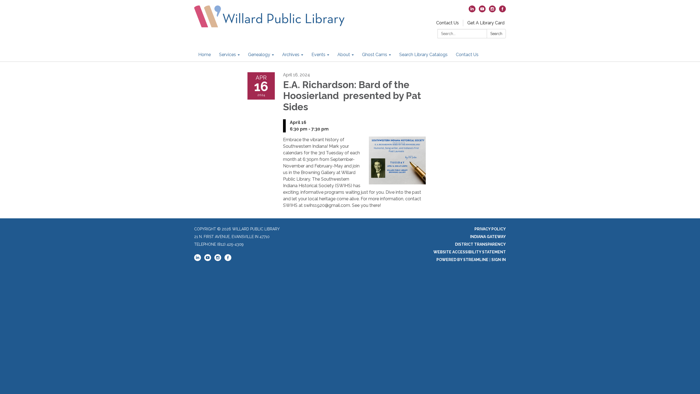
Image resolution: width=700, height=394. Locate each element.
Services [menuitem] (227, 54)
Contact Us (447, 22)
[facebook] (502, 10)
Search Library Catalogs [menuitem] (423, 54)
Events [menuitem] (318, 54)
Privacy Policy (490, 229)
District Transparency (480, 244)
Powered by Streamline (462, 259)
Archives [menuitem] (290, 54)
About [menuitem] (343, 54)
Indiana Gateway (488, 236)
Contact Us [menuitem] (467, 54)
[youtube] (482, 10)
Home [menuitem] (204, 54)
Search (496, 33)
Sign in (498, 259)
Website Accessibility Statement (469, 252)
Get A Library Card (485, 22)
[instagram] (492, 10)
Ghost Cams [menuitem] (374, 54)
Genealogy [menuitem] (259, 54)
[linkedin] (472, 10)
